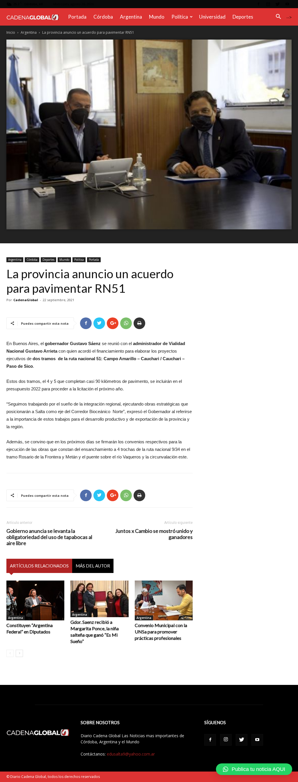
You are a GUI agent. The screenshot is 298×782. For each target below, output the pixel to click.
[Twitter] (277, 4)
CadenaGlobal (25, 300)
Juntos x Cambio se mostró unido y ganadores (154, 534)
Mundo (156, 17)
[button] (278, 17)
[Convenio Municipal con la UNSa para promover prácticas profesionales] (164, 600)
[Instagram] (268, 4)
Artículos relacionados (39, 565)
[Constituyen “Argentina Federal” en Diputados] (35, 600)
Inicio (10, 32)
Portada (77, 17)
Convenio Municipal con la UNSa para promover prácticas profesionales (161, 631)
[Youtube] (287, 4)
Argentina (131, 17)
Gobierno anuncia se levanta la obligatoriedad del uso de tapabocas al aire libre (49, 537)
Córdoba (103, 17)
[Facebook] (258, 4)
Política (179, 17)
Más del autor (93, 565)
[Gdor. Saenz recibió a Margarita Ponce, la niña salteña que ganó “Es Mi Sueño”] (99, 599)
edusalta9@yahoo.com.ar (131, 754)
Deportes (243, 17)
